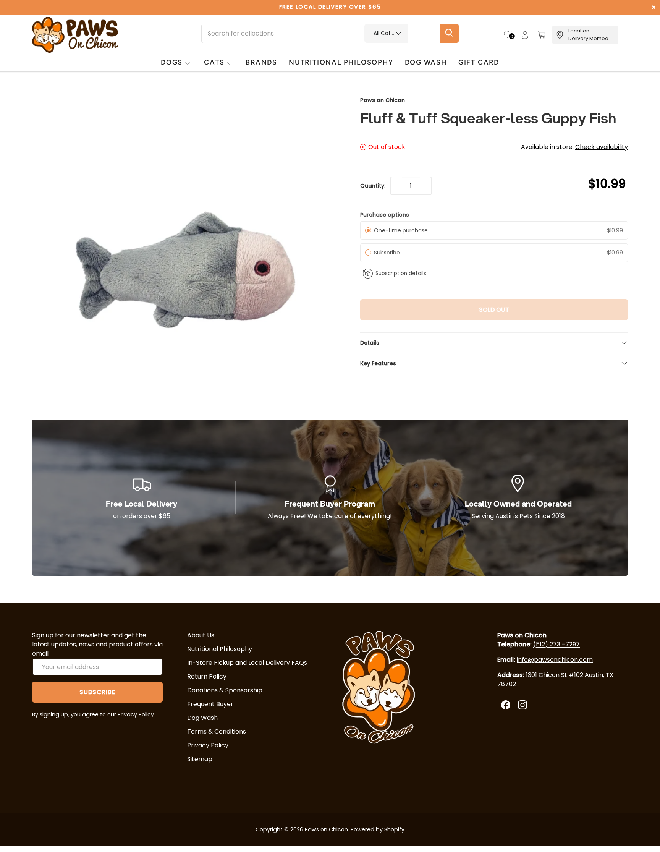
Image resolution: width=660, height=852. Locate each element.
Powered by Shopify (377, 829)
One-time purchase (401, 230)
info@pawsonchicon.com (555, 659)
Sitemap (199, 759)
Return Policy (206, 676)
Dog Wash (202, 717)
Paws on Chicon (382, 100)
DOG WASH (426, 62)
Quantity (372, 186)
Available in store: (574, 147)
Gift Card (478, 62)
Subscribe (388, 252)
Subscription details (400, 273)
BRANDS (261, 62)
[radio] (368, 230)
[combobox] (330, 33)
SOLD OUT (494, 309)
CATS (214, 62)
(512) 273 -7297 (556, 644)
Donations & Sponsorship (224, 690)
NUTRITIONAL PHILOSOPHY (341, 62)
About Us (200, 635)
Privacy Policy (207, 745)
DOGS (172, 62)
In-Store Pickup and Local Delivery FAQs (247, 662)
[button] (541, 35)
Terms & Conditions (216, 731)
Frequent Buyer (210, 704)
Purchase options (384, 215)
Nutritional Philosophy (219, 649)
